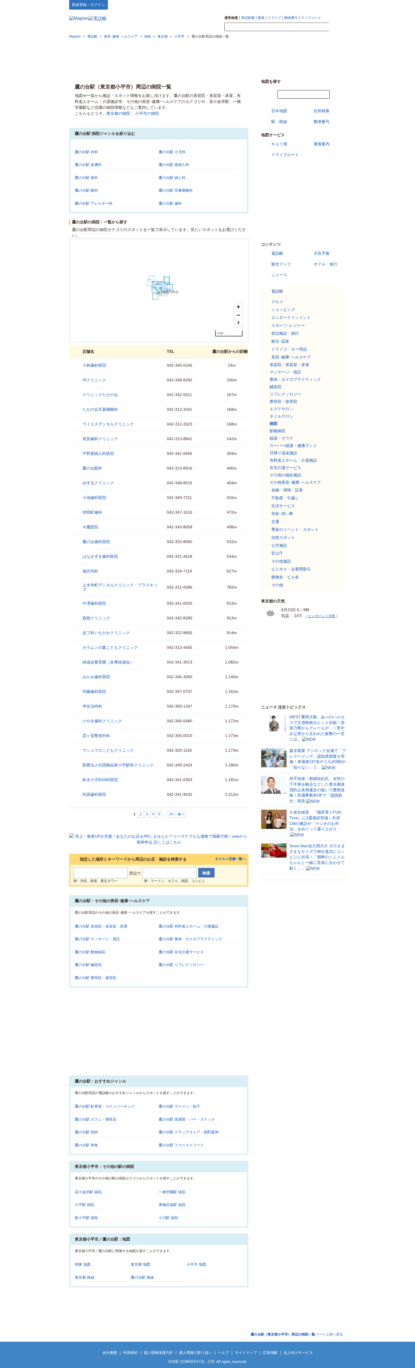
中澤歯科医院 (94, 603)
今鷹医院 (90, 527)
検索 (337, 27)
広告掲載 (270, 1352)
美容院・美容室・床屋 (289, 364)
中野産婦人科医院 (98, 453)
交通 (275, 521)
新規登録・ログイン (88, 5)
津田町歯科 (92, 512)
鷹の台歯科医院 (96, 541)
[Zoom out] (238, 315)
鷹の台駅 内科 (86, 152)
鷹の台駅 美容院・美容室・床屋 (101, 926)
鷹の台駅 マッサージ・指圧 (97, 939)
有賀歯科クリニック (100, 438)
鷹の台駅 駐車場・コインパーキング (105, 1106)
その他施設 (281, 561)
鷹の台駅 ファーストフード (181, 1145)
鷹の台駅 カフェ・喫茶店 (95, 1119)
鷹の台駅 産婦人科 (174, 165)
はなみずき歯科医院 (100, 556)
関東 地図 (83, 1264)
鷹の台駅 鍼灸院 (88, 965)
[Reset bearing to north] (238, 323)
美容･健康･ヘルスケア (291, 357)
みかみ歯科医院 (96, 677)
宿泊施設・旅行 (285, 333)
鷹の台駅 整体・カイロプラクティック (190, 939)
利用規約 (130, 1352)
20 (171, 814)
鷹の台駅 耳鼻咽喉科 (176, 190)
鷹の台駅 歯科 (170, 203)
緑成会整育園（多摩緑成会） (108, 662)
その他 (277, 585)
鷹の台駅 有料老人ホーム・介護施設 (189, 926)
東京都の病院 (118, 113)
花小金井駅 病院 (88, 1192)
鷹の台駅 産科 (86, 178)
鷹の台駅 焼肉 (86, 1132)
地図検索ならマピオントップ (290, 4)
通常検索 (231, 18)
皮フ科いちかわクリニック (106, 632)
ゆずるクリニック (98, 483)
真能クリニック (96, 618)
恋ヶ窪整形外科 (96, 735)
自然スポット (283, 537)
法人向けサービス (298, 1352)
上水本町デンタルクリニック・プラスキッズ (120, 587)
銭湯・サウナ (281, 438)
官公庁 (277, 553)
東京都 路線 (84, 1277)
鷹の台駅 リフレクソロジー (181, 965)
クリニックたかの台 (100, 394)
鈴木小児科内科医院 (100, 779)
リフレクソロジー (285, 394)
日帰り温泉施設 (283, 453)
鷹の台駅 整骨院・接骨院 (95, 978)
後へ (181, 814)
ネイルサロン (281, 416)
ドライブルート (285, 154)
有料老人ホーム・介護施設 (293, 460)
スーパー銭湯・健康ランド (293, 445)
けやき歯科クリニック (102, 721)
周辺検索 (248, 18)
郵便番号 (291, 18)
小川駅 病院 (168, 1218)
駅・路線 (279, 121)
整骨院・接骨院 (283, 401)
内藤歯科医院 (94, 691)
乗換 (261, 18)
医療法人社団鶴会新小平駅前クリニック (118, 765)
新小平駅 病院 (86, 1218)
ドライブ (274, 18)
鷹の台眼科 (92, 468)
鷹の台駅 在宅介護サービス (181, 952)
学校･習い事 (282, 513)
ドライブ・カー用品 (289, 349)
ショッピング (283, 309)
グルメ (277, 301)
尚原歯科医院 (94, 794)
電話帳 (277, 253)
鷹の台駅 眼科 (86, 190)
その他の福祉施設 (285, 475)
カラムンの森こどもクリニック (110, 647)
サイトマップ (336, 4)
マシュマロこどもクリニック (108, 750)
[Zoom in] (238, 307)
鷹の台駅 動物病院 (90, 952)
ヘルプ (319, 4)
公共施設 (279, 545)
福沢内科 (90, 571)
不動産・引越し (285, 498)
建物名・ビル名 (285, 577)
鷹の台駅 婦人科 (172, 178)
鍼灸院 (275, 386)
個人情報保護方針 (158, 1352)
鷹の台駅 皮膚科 (88, 165)
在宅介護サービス (285, 467)
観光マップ (281, 264)
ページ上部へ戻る (297, 1334)
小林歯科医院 (94, 365)
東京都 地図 (140, 1264)
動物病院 (277, 431)
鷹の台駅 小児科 (172, 152)
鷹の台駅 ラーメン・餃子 (179, 1106)
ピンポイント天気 (321, 616)
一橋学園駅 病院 (172, 1192)
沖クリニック (94, 380)
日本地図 (279, 111)
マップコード (311, 18)
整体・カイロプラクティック (295, 379)
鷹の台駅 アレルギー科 (94, 203)
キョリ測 (279, 144)
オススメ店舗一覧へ (230, 859)
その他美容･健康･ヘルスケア (295, 482)
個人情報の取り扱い (195, 1352)
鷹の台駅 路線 (142, 1277)
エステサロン (281, 409)
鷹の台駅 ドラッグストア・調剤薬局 (189, 1132)
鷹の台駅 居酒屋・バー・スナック (187, 1119)
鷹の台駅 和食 (86, 1145)
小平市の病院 (147, 113)
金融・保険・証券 (287, 490)
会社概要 (109, 1352)
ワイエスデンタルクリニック (108, 424)
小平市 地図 (196, 1264)
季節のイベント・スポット (295, 529)
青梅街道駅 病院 (172, 1205)
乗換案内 (321, 144)
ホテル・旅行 (325, 264)
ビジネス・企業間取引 (291, 569)
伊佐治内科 (92, 706)
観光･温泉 (280, 341)
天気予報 (321, 253)
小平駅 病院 (84, 1205)
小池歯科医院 (94, 497)
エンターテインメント (291, 317)
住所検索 (321, 111)
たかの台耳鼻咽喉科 (100, 409)
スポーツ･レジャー (288, 325)
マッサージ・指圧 (285, 372)
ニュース (279, 275)
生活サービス (283, 505)
